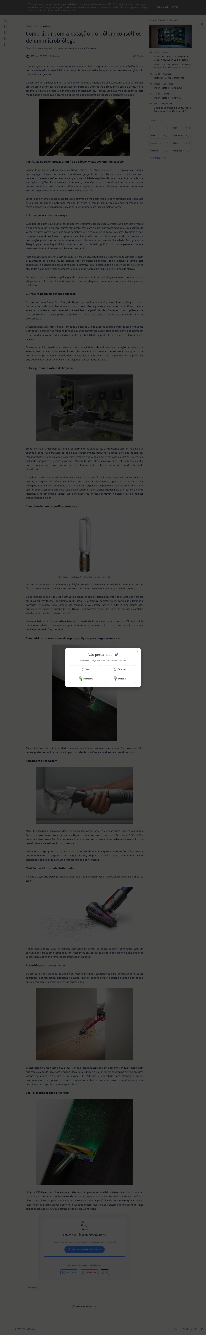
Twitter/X (122, 679)
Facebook (122, 669)
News (88, 669)
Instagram (88, 679)
